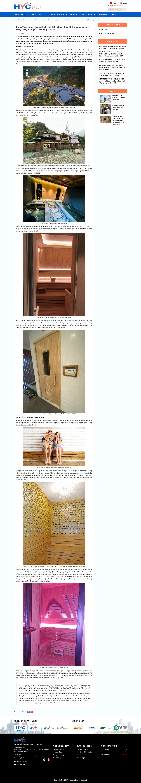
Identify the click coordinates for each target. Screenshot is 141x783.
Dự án (72, 14)
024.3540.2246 (118, 5)
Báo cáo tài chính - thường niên (86, 752)
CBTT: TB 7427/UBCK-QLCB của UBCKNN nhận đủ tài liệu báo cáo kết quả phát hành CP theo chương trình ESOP (112, 81)
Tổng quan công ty (58, 749)
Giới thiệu (30, 14)
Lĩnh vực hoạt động (57, 14)
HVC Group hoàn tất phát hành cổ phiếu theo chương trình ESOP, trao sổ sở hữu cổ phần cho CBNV (112, 67)
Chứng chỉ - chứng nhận (106, 33)
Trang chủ (18, 14)
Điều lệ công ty (81, 758)
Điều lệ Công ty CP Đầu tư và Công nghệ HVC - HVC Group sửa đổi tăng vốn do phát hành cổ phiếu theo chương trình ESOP (112, 54)
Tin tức (42, 14)
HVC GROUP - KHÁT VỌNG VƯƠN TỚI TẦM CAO (118, 107)
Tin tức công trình (31, 20)
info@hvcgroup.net (22, 761)
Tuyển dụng (102, 14)
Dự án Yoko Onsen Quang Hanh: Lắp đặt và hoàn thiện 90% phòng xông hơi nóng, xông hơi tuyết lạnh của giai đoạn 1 (68, 20)
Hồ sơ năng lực (57, 758)
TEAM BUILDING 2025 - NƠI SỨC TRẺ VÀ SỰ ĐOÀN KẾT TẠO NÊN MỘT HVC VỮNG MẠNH (118, 120)
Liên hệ (113, 14)
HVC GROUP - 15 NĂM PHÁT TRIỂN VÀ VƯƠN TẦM (118, 97)
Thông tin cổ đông (82, 749)
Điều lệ (79, 755)
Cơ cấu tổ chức (103, 29)
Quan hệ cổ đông (86, 14)
